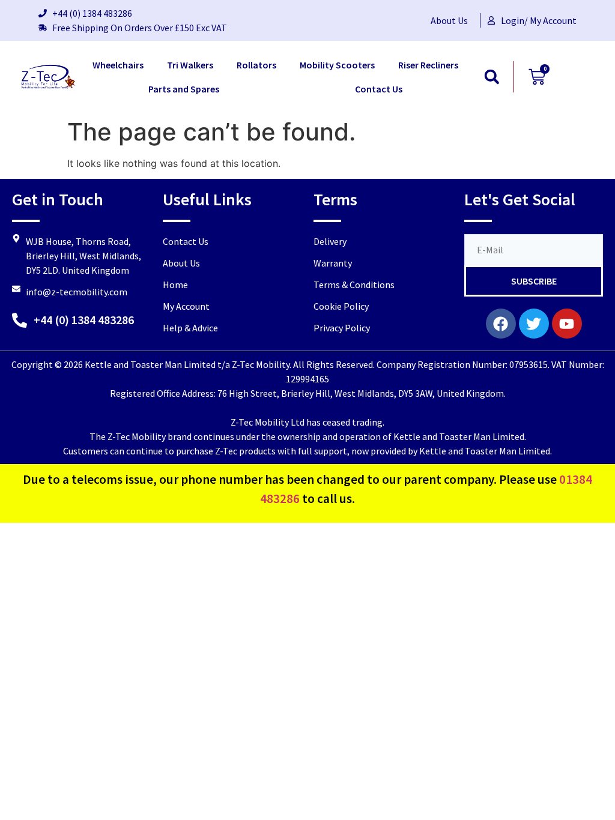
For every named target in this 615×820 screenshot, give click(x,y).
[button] (491, 77)
